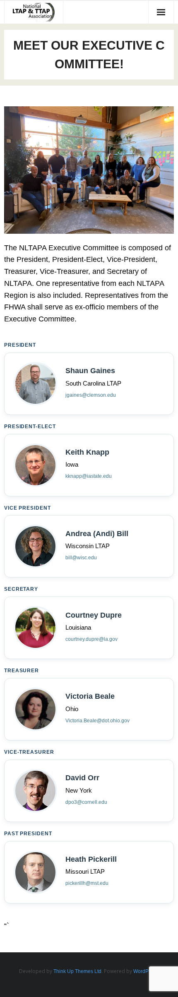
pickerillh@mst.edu (86, 883)
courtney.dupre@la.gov (91, 639)
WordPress (145, 971)
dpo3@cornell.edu (86, 802)
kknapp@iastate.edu (88, 476)
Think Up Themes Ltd (77, 971)
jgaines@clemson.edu (90, 395)
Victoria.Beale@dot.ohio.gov (97, 721)
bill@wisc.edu (81, 558)
